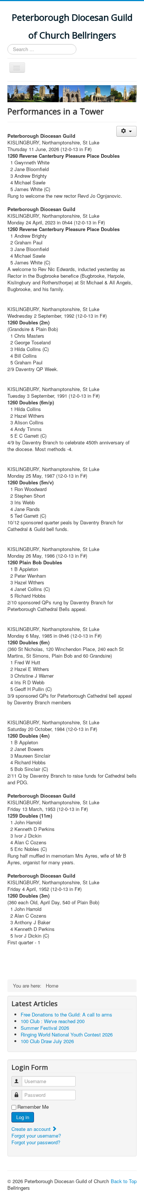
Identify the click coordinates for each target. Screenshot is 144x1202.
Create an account (31, 1128)
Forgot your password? (35, 1142)
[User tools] (126, 131)
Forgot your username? (36, 1135)
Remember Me (33, 1106)
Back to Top (124, 1181)
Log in (22, 1117)
